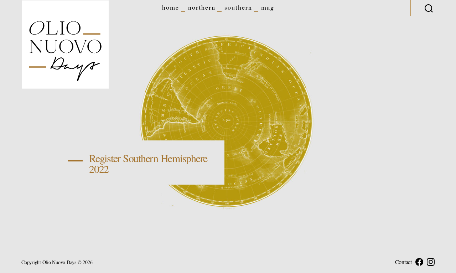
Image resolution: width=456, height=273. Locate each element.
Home (170, 7)
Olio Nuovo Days (59, 262)
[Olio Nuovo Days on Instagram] (431, 262)
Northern (202, 7)
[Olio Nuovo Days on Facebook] (419, 262)
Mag (267, 7)
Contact (403, 261)
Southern (238, 7)
